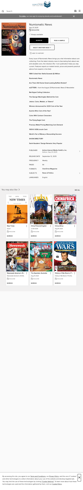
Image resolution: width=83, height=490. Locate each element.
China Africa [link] (59, 226)
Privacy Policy (54, 476)
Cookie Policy (57, 484)
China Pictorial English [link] (39, 226)
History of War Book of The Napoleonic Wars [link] (64, 273)
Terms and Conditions (38, 476)
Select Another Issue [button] (41, 48)
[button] (39, 40)
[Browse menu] (79, 11)
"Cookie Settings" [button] (48, 482)
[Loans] (75, 11)
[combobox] (37, 11)
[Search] (3, 11)
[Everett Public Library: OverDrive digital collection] (41, 4)
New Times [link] (10, 226)
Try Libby (22, 16)
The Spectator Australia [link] (39, 273)
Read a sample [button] (59, 40)
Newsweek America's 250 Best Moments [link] (16, 273)
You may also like (10, 189)
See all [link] (77, 190)
